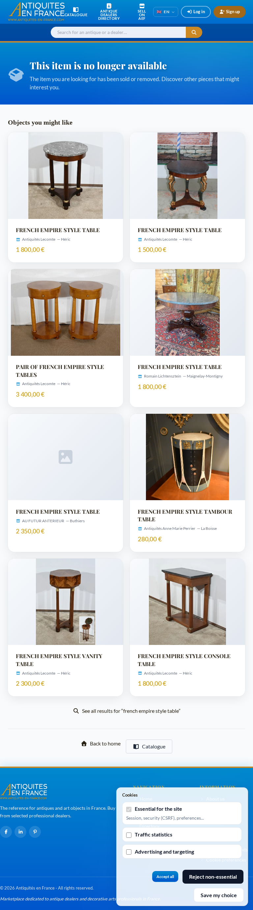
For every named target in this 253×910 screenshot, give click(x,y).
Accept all (165, 876)
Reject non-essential (213, 876)
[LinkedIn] (20, 832)
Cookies (130, 795)
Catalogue (153, 746)
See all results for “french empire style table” (131, 711)
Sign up (233, 11)
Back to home (105, 743)
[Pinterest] (35, 832)
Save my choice (219, 895)
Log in (199, 11)
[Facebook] (6, 832)
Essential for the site (158, 808)
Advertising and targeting (164, 851)
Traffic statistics (153, 834)
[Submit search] (194, 32)
